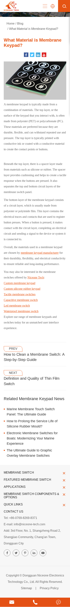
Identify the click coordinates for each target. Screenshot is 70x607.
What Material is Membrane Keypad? (33, 28)
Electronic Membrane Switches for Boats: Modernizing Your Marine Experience (32, 438)
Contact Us (13, 511)
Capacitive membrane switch (21, 300)
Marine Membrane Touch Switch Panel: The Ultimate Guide (31, 411)
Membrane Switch (19, 472)
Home (11, 23)
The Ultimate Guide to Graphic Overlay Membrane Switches (29, 452)
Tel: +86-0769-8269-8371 (20, 517)
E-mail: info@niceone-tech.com (24, 524)
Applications (15, 486)
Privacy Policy (49, 588)
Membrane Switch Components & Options (31, 495)
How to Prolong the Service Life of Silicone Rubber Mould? (32, 423)
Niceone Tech (35, 277)
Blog (20, 23)
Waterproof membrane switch (21, 311)
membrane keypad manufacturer (40, 252)
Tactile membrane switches (19, 294)
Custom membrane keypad (19, 283)
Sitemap (26, 588)
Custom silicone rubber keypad (22, 288)
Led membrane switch (17, 305)
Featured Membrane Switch (27, 479)
